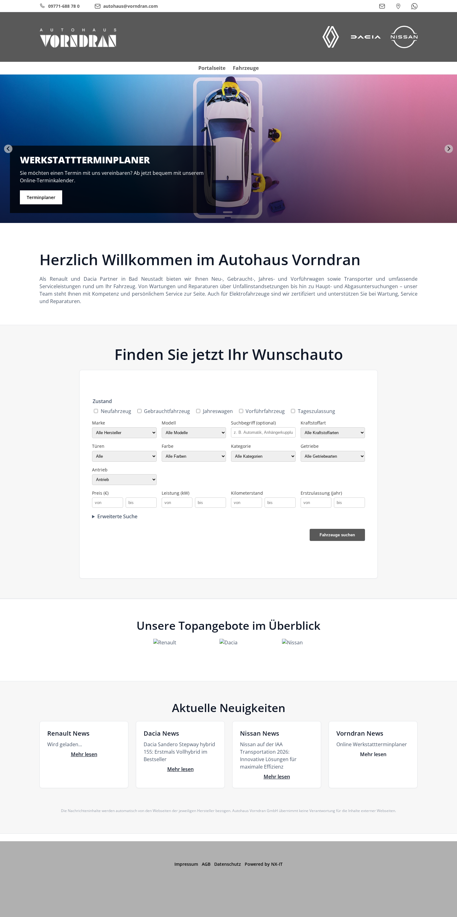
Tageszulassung (316, 411)
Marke (98, 423)
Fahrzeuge (246, 68)
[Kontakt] (382, 6)
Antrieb (100, 470)
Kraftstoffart (313, 423)
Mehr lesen (84, 754)
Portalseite (211, 68)
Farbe (167, 446)
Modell (169, 423)
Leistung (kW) (175, 493)
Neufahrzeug (116, 411)
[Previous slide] (8, 149)
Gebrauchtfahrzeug (167, 411)
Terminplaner (41, 197)
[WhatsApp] (414, 6)
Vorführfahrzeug (265, 411)
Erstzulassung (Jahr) (321, 493)
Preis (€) (100, 493)
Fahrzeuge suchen (337, 535)
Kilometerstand (247, 493)
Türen (98, 446)
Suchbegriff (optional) (253, 423)
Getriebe (310, 446)
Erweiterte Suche (117, 516)
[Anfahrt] (398, 6)
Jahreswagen (218, 411)
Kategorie (241, 446)
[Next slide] (449, 149)
